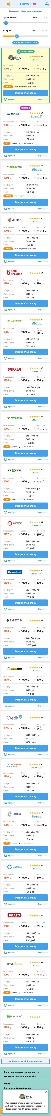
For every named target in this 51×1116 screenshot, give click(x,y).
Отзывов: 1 (36, 60)
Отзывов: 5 (36, 169)
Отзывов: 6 (36, 816)
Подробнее (42, 99)
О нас (7, 1083)
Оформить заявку (25, 93)
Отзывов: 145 (36, 767)
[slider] (6, 23)
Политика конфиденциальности (21, 1072)
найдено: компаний (25, 43)
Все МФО (25, 4)
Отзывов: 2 (36, 671)
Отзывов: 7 (36, 420)
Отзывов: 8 (36, 525)
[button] (3, 4)
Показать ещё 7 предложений (27, 1061)
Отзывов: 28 (36, 116)
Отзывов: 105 (36, 574)
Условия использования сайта (20, 1076)
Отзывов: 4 (36, 371)
